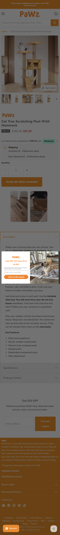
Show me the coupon (16, 277)
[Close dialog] (56, 253)
